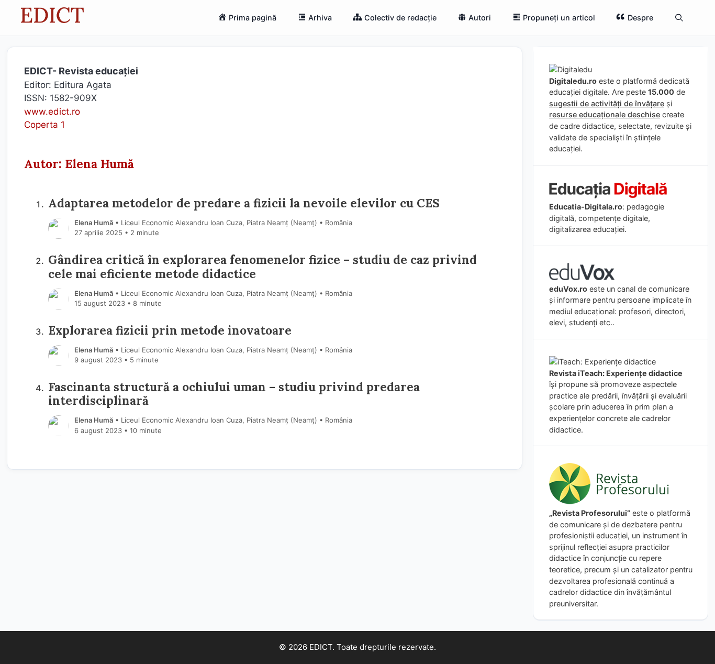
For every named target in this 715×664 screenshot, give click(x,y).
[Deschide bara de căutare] (679, 17)
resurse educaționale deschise (604, 114)
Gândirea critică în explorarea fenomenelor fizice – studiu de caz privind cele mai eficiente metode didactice (262, 266)
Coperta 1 (44, 124)
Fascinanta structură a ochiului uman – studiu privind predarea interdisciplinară (234, 393)
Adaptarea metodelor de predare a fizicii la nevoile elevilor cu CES (244, 203)
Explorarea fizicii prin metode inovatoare (170, 330)
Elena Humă (93, 222)
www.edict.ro (52, 111)
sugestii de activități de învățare (606, 103)
